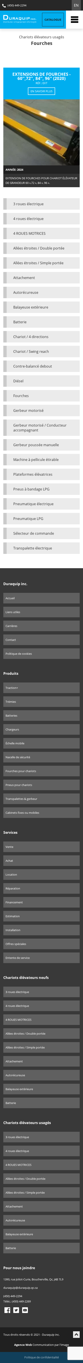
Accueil (10, 598)
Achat (9, 861)
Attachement (24, 277)
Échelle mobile (15, 743)
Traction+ (12, 688)
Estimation (13, 916)
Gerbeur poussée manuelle (36, 444)
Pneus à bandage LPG (31, 489)
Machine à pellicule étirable (36, 459)
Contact (11, 640)
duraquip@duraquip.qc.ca (20, 1288)
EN (76, 5)
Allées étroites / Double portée (38, 248)
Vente (9, 847)
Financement (14, 902)
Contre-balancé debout (32, 366)
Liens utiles (13, 612)
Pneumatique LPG (28, 518)
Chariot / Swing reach (31, 351)
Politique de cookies (19, 654)
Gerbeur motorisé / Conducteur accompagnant (40, 428)
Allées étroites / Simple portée (38, 263)
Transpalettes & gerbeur (21, 799)
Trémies (11, 702)
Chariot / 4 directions (30, 336)
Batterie (20, 322)
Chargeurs (12, 729)
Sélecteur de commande (33, 533)
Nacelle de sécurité (18, 757)
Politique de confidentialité (41, 1357)
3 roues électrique (28, 204)
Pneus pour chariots (19, 785)
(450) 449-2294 (16, 5)
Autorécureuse (25, 292)
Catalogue (52, 20)
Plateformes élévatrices (32, 474)
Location (11, 875)
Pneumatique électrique (33, 503)
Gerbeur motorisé (28, 410)
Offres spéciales (16, 944)
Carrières (11, 626)
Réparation (13, 888)
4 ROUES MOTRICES (29, 233)
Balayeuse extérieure (30, 307)
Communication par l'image (41, 1345)
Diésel (18, 381)
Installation (13, 930)
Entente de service (18, 958)
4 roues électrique (28, 218)
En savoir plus (41, 91)
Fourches (21, 395)
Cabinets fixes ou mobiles (22, 813)
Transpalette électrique (32, 548)
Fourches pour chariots (21, 771)
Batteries (11, 716)
